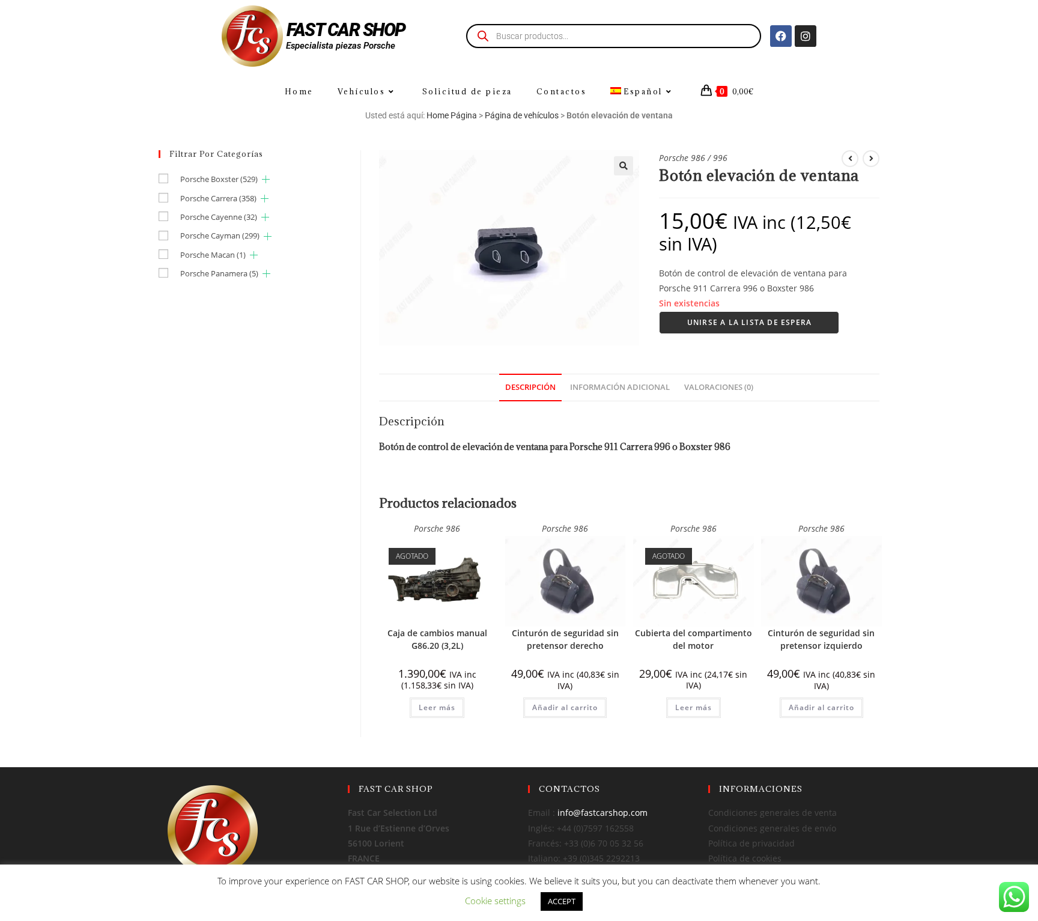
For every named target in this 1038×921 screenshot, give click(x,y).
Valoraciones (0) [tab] (718, 387)
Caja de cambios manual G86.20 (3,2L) (437, 639)
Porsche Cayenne (218, 216)
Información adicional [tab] (620, 387)
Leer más (437, 707)
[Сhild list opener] (266, 179)
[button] (623, 165)
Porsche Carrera (218, 198)
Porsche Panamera (219, 273)
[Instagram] (805, 36)
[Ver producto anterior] (850, 158)
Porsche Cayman (220, 235)
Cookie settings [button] (495, 901)
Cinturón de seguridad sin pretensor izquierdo (821, 639)
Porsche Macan (213, 254)
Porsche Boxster (219, 179)
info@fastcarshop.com (602, 812)
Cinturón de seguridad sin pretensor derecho (565, 639)
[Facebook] (781, 36)
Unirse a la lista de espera (749, 322)
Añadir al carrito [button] (565, 707)
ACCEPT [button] (561, 901)
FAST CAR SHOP (346, 29)
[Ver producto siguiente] (871, 158)
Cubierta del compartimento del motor (693, 639)
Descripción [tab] (530, 387)
